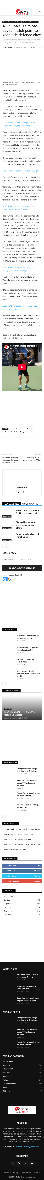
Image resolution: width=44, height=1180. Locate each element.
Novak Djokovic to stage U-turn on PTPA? (32, 458)
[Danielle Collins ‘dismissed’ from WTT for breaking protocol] (8, 783)
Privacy (15, 1173)
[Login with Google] (9, 579)
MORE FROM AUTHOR (30, 504)
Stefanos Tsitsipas (20, 432)
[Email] (40, 52)
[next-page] (7, 546)
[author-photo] (22, 484)
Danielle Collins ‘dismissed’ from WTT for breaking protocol (27, 783)
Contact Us (36, 1173)
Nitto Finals (25, 18)
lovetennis (8, 47)
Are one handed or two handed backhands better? (22, 829)
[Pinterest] (23, 52)
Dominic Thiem (26, 429)
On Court (25, 22)
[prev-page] (4, 546)
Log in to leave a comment (22, 568)
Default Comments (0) (9, 559)
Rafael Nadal (8, 432)
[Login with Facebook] (5, 579)
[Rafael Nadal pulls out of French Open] (8, 537)
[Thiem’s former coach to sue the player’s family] (8, 796)
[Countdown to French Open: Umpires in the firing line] (8, 1001)
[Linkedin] (35, 52)
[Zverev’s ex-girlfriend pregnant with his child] (8, 808)
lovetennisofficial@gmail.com (27, 1147)
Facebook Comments (26, 559)
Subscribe (36, 881)
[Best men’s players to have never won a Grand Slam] (8, 977)
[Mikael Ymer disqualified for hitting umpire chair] (8, 513)
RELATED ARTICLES (11, 504)
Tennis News (34, 22)
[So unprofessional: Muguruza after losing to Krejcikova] (8, 771)
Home (4, 18)
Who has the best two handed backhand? (19, 834)
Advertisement (26, 1173)
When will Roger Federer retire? (15, 849)
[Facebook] (12, 52)
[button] (4, 12)
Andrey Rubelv (14, 429)
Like (38, 866)
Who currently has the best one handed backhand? (22, 844)
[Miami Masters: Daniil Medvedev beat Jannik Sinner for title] (8, 674)
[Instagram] (25, 492)
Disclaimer (7, 1173)
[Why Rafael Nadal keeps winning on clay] (8, 989)
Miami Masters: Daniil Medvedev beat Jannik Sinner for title (28, 673)
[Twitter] (18, 52)
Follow (37, 871)
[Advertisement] (22, 4)
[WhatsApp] (29, 52)
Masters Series (14, 18)
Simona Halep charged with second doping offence (26, 525)
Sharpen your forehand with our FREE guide (21, 171)
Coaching (8, 708)
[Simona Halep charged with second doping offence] (8, 525)
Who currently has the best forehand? (17, 839)
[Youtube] (31, 1163)
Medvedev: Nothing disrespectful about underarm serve (10, 460)
